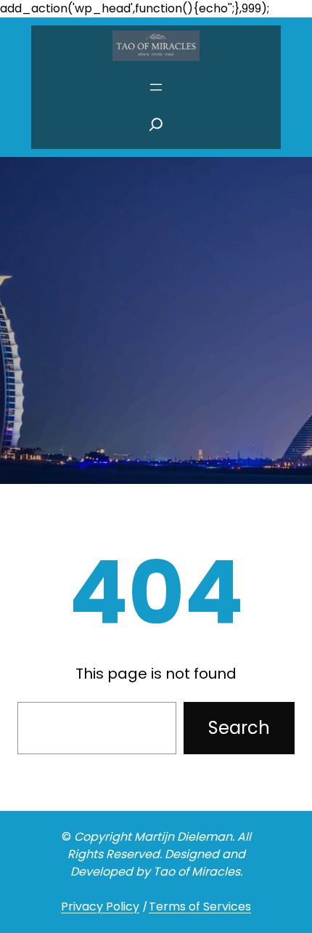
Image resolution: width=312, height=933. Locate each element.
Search (239, 728)
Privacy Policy (100, 906)
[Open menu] (156, 87)
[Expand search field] (156, 128)
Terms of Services (200, 906)
